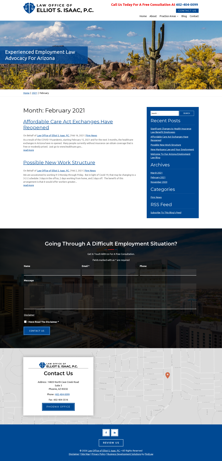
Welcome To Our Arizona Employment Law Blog (170, 156)
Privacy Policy (99, 454)
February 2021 (158, 177)
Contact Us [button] (187, 10)
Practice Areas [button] (168, 16)
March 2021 (157, 172)
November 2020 (159, 182)
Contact (194, 16)
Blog (184, 16)
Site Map (85, 454)
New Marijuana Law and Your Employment (172, 149)
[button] (219, 442)
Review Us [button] (111, 442)
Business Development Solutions (124, 454)
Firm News (91, 135)
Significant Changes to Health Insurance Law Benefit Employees (171, 130)
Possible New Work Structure (59, 162)
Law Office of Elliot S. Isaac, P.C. (53, 135)
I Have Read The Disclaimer (43, 322)
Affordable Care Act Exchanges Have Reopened (68, 124)
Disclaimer (29, 315)
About (153, 16)
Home (143, 16)
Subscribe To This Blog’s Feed (166, 212)
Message (29, 280)
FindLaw (149, 454)
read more (28, 150)
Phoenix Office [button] (58, 406)
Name (27, 266)
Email (85, 266)
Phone (143, 266)
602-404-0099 (187, 4)
